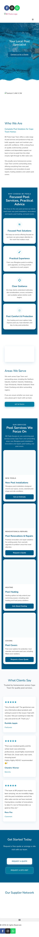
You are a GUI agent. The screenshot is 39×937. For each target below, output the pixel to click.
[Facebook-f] (6, 8)
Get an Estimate (19, 497)
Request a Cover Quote (19, 659)
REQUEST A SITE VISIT (19, 870)
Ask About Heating (19, 606)
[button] (19, 920)
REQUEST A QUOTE (19, 861)
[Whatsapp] (17, 8)
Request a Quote (19, 553)
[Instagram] (12, 8)
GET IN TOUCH (19, 404)
